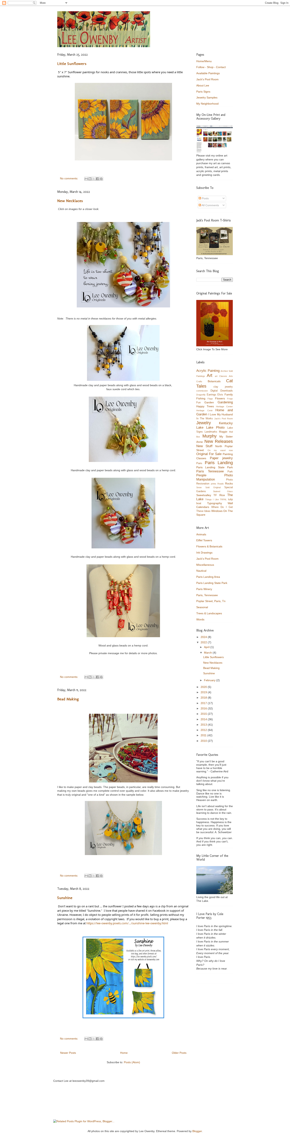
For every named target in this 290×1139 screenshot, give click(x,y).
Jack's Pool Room (207, 79)
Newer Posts (68, 1052)
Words (200, 619)
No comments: (69, 178)
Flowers (220, 398)
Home (124, 1052)
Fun (198, 402)
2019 (204, 692)
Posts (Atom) (132, 1062)
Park (230, 471)
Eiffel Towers (204, 540)
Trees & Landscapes (209, 613)
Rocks (229, 483)
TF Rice (219, 495)
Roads (220, 483)
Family (229, 394)
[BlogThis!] (90, 179)
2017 (204, 703)
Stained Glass (223, 491)
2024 (204, 637)
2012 (204, 730)
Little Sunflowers (71, 63)
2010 (204, 740)
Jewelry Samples (206, 97)
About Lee (202, 85)
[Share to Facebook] (97, 179)
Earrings (211, 394)
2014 (204, 719)
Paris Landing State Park (214, 467)
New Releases (218, 441)
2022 (204, 642)
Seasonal (202, 607)
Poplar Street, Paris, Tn (210, 601)
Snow (199, 487)
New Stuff (204, 446)
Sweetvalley (203, 495)
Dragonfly (201, 394)
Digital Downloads (221, 390)
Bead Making (68, 699)
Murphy (209, 436)
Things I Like (212, 499)
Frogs (230, 398)
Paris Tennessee (210, 471)
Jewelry (203, 422)
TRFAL (223, 499)
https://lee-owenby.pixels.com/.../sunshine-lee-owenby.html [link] (127, 923)
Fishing (200, 398)
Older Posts (179, 1052)
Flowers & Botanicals (209, 546)
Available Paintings (208, 73)
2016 (204, 708)
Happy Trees (205, 406)
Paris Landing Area (208, 576)
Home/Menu (204, 61)
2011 (204, 735)
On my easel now (220, 450)
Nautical (201, 570)
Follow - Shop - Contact (211, 67)
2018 (204, 697)
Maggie (223, 431)
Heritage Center (224, 406)
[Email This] (86, 179)
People (201, 475)
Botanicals (214, 381)
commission (202, 391)
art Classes (221, 376)
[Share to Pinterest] (101, 179)
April (207, 647)
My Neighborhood (207, 103)
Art (209, 375)
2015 (204, 713)
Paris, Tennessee (207, 595)
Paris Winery (204, 589)
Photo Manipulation (214, 477)
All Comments (210, 205)
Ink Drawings (204, 552)
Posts (205, 198)
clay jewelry (223, 386)
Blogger (197, 1131)
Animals (201, 534)
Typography (214, 503)
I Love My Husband (220, 414)
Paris (199, 463)
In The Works (204, 418)
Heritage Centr (204, 410)
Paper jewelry (221, 458)
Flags (210, 398)
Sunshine (64, 897)
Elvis (220, 394)
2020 (204, 686)
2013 (204, 724)
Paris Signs (203, 91)
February (210, 680)
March (208, 652)
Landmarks (211, 431)
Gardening (225, 402)
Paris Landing (219, 462)
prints (213, 483)
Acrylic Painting (208, 371)
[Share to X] (94, 179)
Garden (209, 402)
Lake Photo (215, 427)
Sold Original (213, 487)
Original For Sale (209, 454)
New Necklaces (70, 200)
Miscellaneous (205, 564)
